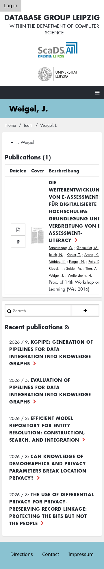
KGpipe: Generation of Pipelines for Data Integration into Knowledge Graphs (51, 352)
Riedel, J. (56, 268)
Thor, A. (92, 268)
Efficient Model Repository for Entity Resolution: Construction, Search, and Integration (47, 428)
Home (10, 125)
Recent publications (34, 327)
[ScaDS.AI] (58, 50)
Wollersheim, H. (80, 275)
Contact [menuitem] (50, 554)
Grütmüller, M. (88, 247)
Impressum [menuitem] (81, 554)
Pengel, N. (77, 261)
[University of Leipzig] (58, 74)
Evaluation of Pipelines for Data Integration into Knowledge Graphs (50, 390)
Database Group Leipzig (52, 17)
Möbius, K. (57, 261)
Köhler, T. (74, 254)
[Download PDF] (18, 230)
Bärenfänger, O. (61, 247)
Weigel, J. (56, 275)
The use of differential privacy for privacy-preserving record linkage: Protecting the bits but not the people (51, 509)
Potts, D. (94, 261)
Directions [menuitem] (21, 554)
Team (28, 125)
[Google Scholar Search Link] (18, 242)
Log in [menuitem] (10, 5)
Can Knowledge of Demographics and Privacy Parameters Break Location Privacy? (47, 467)
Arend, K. (91, 254)
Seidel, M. (74, 268)
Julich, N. (56, 254)
